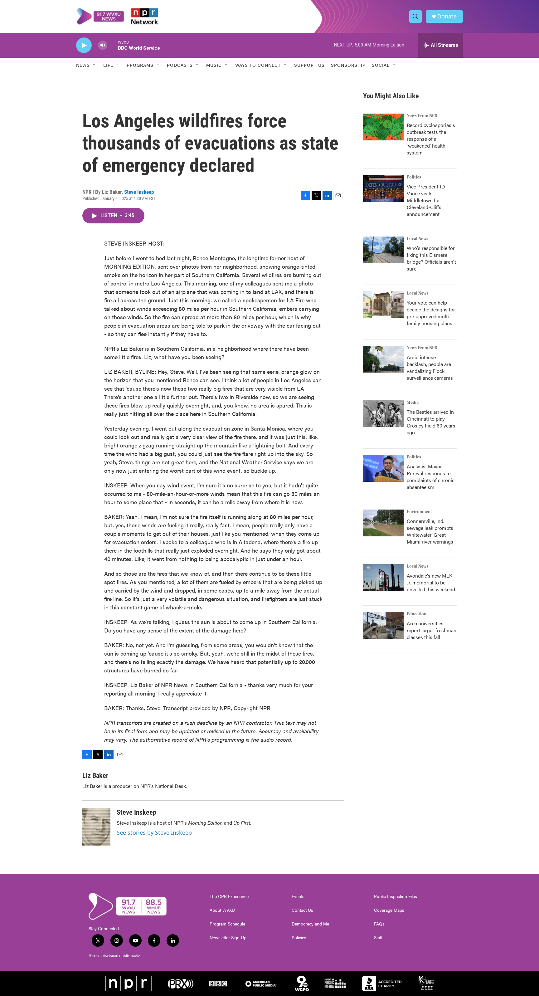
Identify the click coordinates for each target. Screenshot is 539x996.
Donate (447, 16)
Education (416, 614)
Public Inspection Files (395, 896)
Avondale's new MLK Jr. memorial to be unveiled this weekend (431, 582)
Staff (378, 937)
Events (298, 896)
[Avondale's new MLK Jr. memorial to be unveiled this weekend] (383, 577)
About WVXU (222, 910)
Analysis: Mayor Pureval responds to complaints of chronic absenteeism (430, 477)
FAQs (379, 923)
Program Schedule (227, 923)
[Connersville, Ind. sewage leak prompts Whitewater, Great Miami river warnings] (383, 523)
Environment (419, 511)
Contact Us (302, 910)
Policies (299, 937)
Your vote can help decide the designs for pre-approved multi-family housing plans (431, 313)
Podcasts (180, 65)
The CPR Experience (229, 896)
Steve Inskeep (139, 192)
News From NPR (422, 115)
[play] (84, 45)
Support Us (309, 65)
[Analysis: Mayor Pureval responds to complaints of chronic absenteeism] (383, 468)
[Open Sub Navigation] (94, 64)
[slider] (113, 45)
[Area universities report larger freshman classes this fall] (383, 625)
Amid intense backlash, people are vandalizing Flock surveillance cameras (430, 367)
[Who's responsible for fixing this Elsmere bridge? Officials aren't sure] (383, 250)
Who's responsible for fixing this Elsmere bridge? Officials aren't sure (431, 258)
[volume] (102, 45)
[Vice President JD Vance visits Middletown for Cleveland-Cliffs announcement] (383, 188)
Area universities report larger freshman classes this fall (431, 630)
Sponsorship (348, 65)
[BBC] (218, 983)
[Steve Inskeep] (96, 827)
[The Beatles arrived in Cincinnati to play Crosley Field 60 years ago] (383, 413)
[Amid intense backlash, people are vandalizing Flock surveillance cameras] (383, 359)
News (83, 65)
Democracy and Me (310, 923)
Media (413, 402)
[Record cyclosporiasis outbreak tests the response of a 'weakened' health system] (383, 127)
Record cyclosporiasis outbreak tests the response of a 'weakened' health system (431, 138)
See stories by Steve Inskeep (154, 832)
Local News (417, 238)
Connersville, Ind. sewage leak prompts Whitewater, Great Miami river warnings (430, 531)
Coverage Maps (389, 910)
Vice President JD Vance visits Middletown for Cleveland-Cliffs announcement (426, 200)
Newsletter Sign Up (228, 937)
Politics (414, 177)
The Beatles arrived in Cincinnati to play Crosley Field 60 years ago (431, 422)
